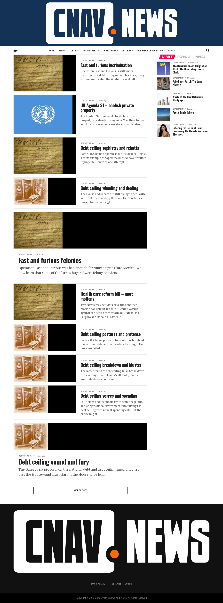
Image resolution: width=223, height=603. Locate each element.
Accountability (91, 50)
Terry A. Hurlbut (97, 583)
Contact (74, 50)
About (62, 50)
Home (51, 50)
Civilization (110, 50)
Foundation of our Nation (150, 50)
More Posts (80, 490)
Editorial (126, 50)
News (170, 50)
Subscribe (115, 583)
